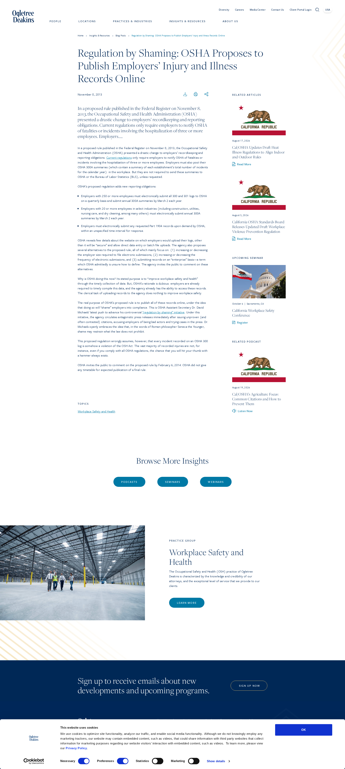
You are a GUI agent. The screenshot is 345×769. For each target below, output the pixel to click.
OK (303, 729)
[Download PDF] (185, 94)
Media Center (258, 10)
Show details (216, 761)
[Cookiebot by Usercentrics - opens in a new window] (33, 761)
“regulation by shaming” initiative (163, 312)
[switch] (122, 761)
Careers (239, 10)
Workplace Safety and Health (96, 411)
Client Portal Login (300, 10)
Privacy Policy (76, 748)
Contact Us (277, 10)
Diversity (224, 10)
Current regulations (119, 157)
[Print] (195, 94)
